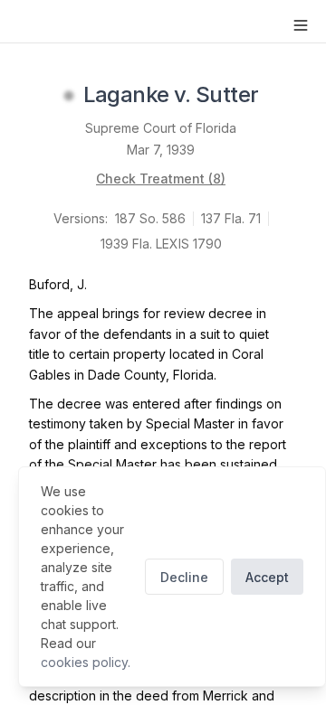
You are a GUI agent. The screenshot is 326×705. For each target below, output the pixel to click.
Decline (184, 577)
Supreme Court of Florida (160, 128)
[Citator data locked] (68, 95)
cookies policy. (85, 662)
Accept (267, 577)
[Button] (300, 25)
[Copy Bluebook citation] (278, 96)
